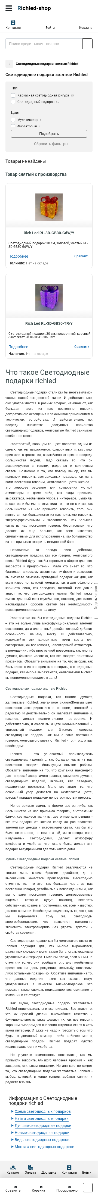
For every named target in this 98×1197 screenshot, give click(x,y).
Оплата (30, 1172)
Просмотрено (67, 1190)
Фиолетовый (28, 126)
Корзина (86, 28)
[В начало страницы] (88, 1187)
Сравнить (13, 1190)
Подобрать (49, 134)
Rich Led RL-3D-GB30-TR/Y (49, 323)
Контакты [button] (13, 28)
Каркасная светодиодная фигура (45, 95)
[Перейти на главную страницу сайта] (41, 8)
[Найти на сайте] (87, 43)
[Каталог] (8, 8)
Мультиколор (29, 120)
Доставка (48, 1172)
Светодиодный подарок (38, 102)
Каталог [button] (13, 1172)
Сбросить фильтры (51, 144)
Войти (50, 28)
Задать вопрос (96, 598)
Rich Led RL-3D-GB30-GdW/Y (49, 233)
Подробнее (18, 256)
